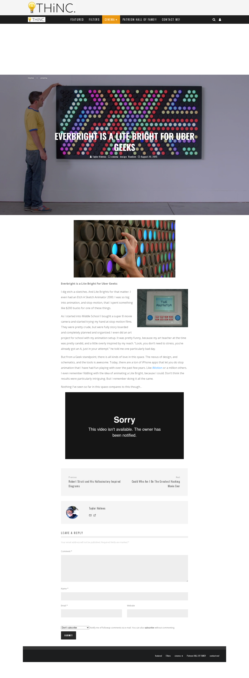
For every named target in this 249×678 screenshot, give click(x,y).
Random (132, 156)
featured (77, 19)
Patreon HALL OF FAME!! (140, 19)
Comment (66, 551)
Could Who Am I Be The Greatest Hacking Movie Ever (156, 482)
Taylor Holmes (99, 156)
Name (64, 588)
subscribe (149, 627)
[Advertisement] (124, 49)
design (123, 156)
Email (64, 605)
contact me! (171, 19)
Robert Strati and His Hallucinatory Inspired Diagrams (95, 482)
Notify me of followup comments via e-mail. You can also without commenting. (132, 627)
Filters (94, 19)
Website (131, 605)
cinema (110, 19)
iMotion (157, 368)
